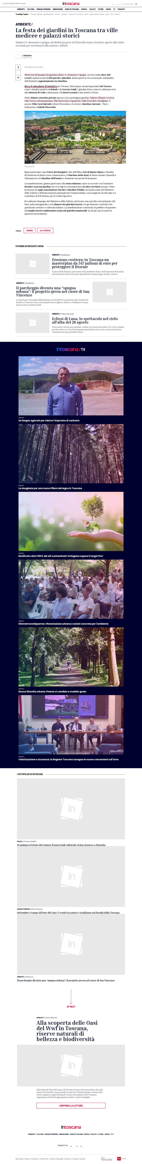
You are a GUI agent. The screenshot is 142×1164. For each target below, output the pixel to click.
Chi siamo (67, 1159)
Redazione (27, 55)
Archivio (82, 1159)
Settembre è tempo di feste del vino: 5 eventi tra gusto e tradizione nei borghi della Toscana (68, 912)
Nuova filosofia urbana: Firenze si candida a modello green (52, 691)
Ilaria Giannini (37, 909)
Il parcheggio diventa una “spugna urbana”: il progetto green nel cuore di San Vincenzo (66, 980)
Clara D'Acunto (67, 314)
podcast (121, 9)
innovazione (58, 9)
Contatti (75, 1159)
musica (84, 9)
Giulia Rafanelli (51, 1018)
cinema (57, 14)
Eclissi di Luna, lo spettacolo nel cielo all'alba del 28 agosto (85, 320)
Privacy (27, 1159)
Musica (19, 841)
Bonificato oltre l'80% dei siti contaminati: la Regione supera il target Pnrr (61, 556)
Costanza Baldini (30, 841)
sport (107, 14)
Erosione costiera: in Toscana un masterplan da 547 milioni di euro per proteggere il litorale (84, 263)
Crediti (52, 1159)
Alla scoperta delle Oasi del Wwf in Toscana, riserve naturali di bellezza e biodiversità (67, 1030)
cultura (30, 9)
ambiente (21, 9)
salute (92, 9)
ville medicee (45, 230)
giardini (29, 230)
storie (100, 9)
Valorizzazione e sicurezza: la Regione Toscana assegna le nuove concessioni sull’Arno (69, 759)
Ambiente (23, 24)
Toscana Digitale (36, 14)
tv (114, 9)
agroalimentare (48, 14)
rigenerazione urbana (97, 14)
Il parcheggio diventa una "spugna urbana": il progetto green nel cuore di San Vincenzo (53, 291)
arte (111, 14)
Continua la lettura (71, 1105)
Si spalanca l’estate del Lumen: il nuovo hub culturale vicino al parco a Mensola (61, 845)
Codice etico (44, 1159)
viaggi (108, 9)
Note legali (19, 1159)
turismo (117, 14)
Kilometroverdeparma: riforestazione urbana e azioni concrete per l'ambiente (63, 623)
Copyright (59, 1159)
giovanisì (64, 14)
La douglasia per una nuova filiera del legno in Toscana (50, 488)
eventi (86, 14)
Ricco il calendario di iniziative (41, 86)
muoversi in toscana (76, 14)
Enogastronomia (23, 909)
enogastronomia (44, 9)
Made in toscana (72, 9)
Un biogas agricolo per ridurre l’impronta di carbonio (49, 420)
